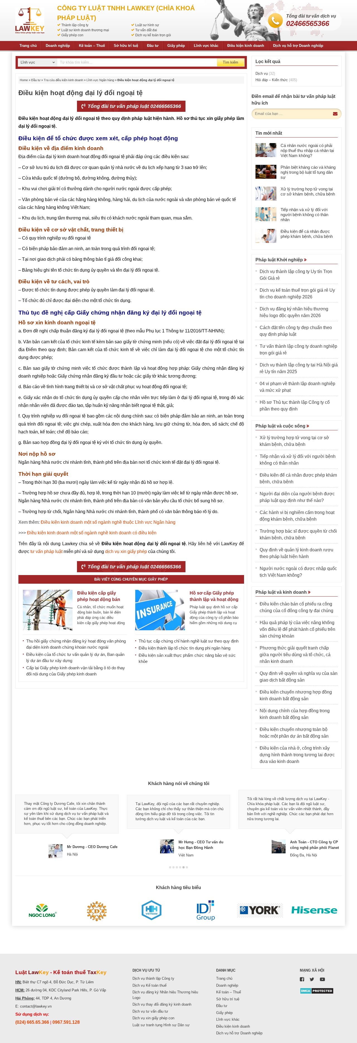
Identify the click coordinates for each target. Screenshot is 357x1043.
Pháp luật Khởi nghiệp (279, 259)
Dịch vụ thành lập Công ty (153, 978)
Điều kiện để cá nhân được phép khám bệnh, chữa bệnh (307, 234)
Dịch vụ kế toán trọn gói (153, 35)
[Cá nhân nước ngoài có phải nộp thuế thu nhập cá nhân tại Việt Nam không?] (265, 150)
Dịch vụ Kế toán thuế (149, 985)
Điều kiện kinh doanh (245, 46)
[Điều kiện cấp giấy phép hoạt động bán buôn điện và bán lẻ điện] (48, 610)
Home (24, 80)
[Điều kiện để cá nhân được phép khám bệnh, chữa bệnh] (265, 236)
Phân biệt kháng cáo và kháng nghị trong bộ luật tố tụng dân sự (308, 172)
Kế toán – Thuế (92, 46)
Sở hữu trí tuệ (126, 46)
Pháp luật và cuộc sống (281, 426)
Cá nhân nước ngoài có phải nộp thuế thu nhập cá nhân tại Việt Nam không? (307, 150)
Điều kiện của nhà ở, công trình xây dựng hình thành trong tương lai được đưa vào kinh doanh (297, 755)
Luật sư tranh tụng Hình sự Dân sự (161, 1025)
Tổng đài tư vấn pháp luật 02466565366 (133, 106)
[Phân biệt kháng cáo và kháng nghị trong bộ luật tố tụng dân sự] (265, 172)
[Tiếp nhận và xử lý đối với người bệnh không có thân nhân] (265, 214)
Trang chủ (28, 46)
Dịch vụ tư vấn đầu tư (150, 1011)
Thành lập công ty (74, 25)
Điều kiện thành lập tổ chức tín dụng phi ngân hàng (184, 648)
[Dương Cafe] (97, 910)
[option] (67, 824)
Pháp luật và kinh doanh (281, 592)
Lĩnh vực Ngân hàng (100, 80)
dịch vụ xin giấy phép (126, 551)
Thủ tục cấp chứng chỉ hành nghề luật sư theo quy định (188, 641)
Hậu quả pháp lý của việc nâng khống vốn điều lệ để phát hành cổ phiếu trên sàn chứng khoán (297, 629)
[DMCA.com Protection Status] (317, 990)
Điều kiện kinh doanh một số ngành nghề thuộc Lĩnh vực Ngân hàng (108, 522)
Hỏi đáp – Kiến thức (276, 80)
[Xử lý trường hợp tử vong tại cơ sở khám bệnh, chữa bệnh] (265, 194)
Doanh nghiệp (58, 46)
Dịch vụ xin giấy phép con (153, 1018)
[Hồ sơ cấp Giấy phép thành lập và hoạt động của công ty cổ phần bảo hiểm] (160, 610)
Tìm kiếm (230, 62)
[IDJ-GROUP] (206, 910)
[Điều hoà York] (260, 910)
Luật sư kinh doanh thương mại (85, 30)
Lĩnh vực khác (206, 46)
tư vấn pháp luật (46, 551)
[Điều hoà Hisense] (314, 910)
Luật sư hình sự (147, 25)
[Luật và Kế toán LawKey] (29, 20)
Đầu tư (152, 46)
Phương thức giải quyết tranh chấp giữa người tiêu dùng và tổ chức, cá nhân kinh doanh (295, 655)
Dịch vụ (265, 73)
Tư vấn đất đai (146, 30)
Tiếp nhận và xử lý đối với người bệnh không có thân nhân (304, 214)
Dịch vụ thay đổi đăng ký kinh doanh (161, 1004)
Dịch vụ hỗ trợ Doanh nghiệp (298, 46)
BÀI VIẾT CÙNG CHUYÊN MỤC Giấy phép (131, 579)
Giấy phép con (72, 35)
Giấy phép (176, 46)
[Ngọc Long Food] (43, 910)
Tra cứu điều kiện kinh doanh (63, 80)
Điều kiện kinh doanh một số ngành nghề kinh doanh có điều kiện (91, 532)
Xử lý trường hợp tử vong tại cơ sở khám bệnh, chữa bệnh (308, 191)
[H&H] (151, 910)
